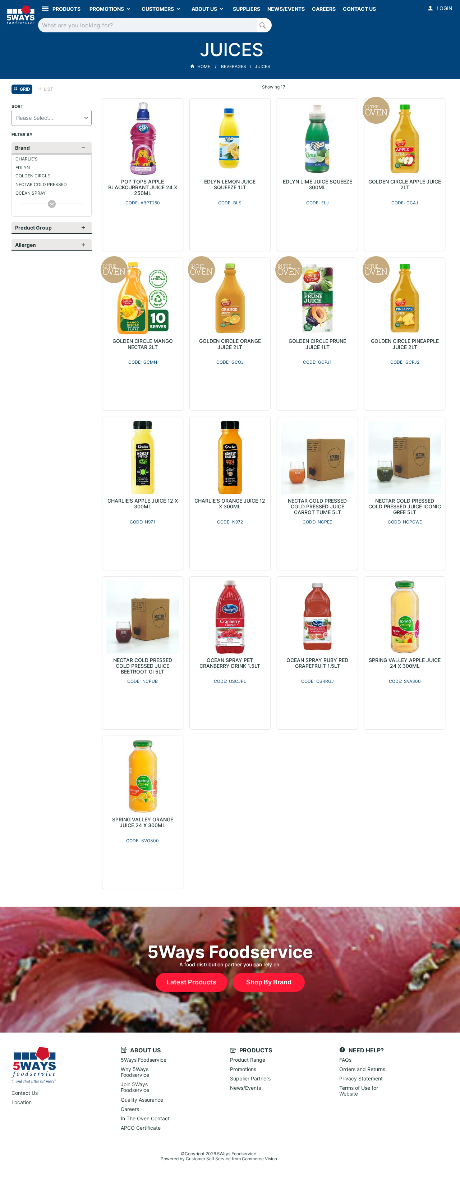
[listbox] (52, 118)
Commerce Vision (259, 1158)
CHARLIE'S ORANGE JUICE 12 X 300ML (229, 503)
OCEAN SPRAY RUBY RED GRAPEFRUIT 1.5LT (317, 663)
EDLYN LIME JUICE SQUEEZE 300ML (317, 184)
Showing (273, 87)
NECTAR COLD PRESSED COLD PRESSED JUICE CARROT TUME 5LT (317, 506)
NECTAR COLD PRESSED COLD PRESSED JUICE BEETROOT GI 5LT (142, 666)
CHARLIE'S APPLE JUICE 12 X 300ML (142, 503)
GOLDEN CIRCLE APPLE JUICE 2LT (404, 184)
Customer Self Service (208, 1158)
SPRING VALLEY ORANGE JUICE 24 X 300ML (142, 822)
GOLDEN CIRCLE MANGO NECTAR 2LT (142, 344)
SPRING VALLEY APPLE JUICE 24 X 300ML (405, 663)
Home (203, 66)
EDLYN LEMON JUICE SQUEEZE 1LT (230, 184)
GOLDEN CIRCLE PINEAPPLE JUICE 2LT (405, 344)
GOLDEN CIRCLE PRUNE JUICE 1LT (317, 344)
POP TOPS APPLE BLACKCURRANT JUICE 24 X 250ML (142, 187)
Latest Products (191, 982)
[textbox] (147, 25)
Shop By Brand (268, 982)
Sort (17, 106)
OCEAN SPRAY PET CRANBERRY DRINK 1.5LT (229, 663)
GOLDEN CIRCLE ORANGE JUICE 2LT (230, 344)
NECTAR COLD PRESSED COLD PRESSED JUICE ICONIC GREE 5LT (404, 506)
